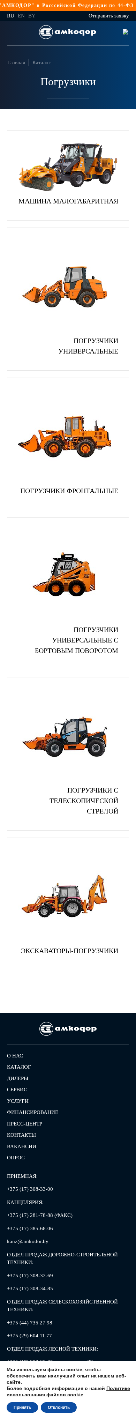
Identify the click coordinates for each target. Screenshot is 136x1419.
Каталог (41, 62)
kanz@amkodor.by (27, 1241)
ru (10, 15)
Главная (16, 62)
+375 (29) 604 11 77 (29, 1335)
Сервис (17, 1089)
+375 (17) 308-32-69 (30, 1275)
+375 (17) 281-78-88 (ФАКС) (40, 1215)
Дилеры (17, 1078)
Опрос (16, 1157)
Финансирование (32, 1112)
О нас (15, 1055)
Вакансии (21, 1146)
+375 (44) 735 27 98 (29, 1322)
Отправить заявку (109, 15)
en (21, 15)
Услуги (18, 1101)
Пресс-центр (24, 1124)
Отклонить (59, 1407)
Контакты (21, 1135)
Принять (22, 1407)
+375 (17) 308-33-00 (30, 1189)
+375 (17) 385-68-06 (30, 1228)
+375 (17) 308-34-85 (30, 1288)
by (32, 15)
